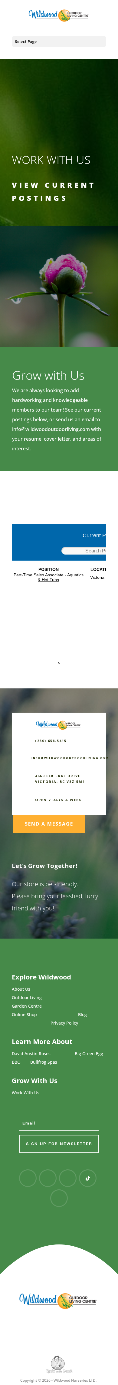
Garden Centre (27, 1006)
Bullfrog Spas (43, 1062)
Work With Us (25, 1092)
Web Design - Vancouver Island (59, 1364)
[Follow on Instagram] (48, 1178)
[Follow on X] (59, 1198)
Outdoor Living (27, 997)
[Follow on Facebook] (28, 1178)
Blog (82, 1014)
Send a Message (49, 823)
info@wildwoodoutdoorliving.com (51, 429)
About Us (21, 989)
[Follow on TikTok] (88, 1178)
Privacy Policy (64, 1023)
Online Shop (24, 1014)
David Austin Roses (31, 1053)
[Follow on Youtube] (68, 1178)
